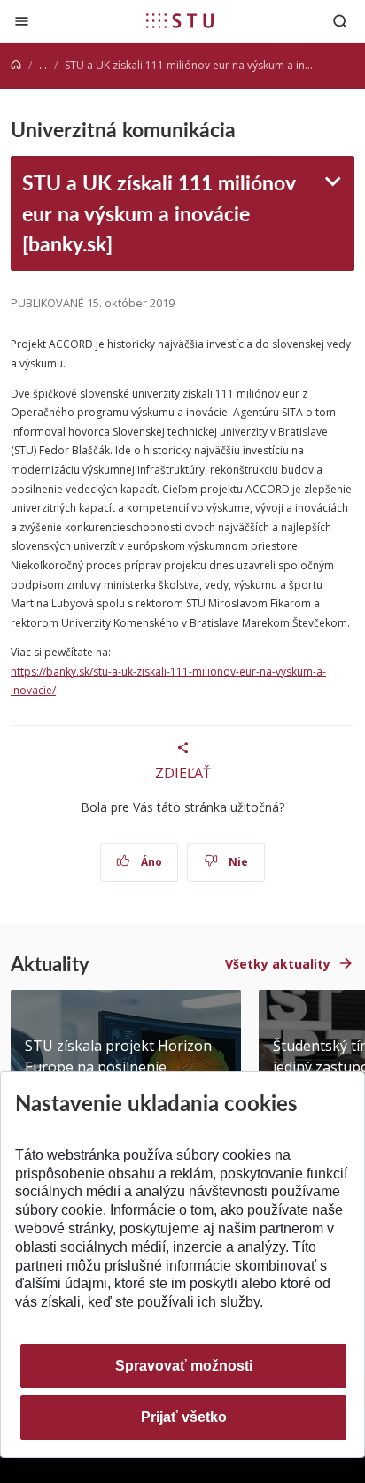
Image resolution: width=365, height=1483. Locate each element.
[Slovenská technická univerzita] (180, 20)
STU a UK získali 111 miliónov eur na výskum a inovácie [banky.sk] (159, 213)
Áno (150, 861)
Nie (237, 861)
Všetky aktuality (277, 963)
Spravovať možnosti (183, 1365)
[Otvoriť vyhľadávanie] (340, 21)
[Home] (16, 65)
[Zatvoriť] (21, 21)
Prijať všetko (184, 1417)
